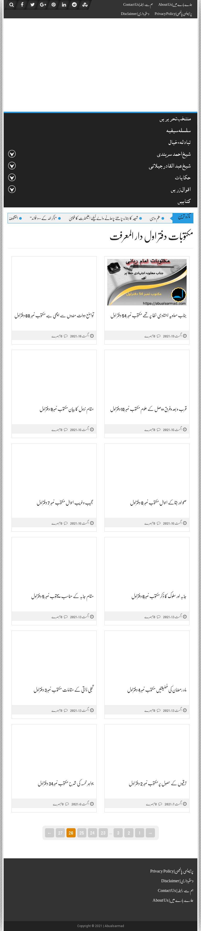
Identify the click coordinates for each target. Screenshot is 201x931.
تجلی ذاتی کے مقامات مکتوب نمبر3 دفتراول (64, 690)
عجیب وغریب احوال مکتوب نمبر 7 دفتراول (65, 503)
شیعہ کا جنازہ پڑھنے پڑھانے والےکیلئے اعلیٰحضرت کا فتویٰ (113, 218)
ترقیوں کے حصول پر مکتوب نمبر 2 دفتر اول (158, 783)
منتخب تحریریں (175, 119)
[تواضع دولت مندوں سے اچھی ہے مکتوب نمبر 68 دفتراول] (54, 282)
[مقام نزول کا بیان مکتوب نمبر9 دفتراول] (54, 376)
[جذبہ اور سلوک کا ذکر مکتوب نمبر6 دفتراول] (147, 563)
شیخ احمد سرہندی (174, 154)
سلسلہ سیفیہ (178, 131)
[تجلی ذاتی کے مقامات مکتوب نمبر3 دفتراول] (54, 656)
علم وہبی (165, 218)
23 (103, 832)
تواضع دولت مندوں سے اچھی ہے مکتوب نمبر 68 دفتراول (54, 315)
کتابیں (184, 202)
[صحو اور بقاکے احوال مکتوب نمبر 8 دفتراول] (147, 469)
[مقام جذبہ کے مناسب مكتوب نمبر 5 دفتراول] (54, 563)
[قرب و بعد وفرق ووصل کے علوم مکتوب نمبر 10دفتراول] (147, 376)
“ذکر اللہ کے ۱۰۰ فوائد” (53, 218)
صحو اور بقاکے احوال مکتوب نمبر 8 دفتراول (158, 503)
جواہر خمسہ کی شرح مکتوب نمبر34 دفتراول (66, 783)
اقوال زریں (181, 190)
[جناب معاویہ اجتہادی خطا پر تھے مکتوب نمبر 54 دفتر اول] (147, 282)
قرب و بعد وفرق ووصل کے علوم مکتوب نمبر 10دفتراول (148, 409)
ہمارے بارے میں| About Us (175, 4)
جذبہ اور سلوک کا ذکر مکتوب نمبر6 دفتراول (159, 596)
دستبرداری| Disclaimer (135, 13)
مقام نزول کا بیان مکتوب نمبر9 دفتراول (67, 409)
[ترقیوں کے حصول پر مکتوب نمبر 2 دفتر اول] (147, 750)
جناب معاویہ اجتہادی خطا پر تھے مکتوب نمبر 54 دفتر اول (148, 315)
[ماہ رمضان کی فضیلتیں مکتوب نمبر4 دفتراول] (147, 656)
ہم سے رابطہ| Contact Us (138, 4)
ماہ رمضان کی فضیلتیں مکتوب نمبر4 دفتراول (157, 690)
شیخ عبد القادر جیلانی (170, 166)
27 (60, 832)
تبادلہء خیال (180, 143)
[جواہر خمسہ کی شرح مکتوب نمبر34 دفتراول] (54, 750)
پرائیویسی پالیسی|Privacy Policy (173, 13)
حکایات (183, 178)
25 (81, 832)
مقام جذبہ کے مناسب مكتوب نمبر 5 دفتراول (62, 596)
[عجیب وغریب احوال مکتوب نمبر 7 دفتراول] (54, 469)
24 (92, 832)
